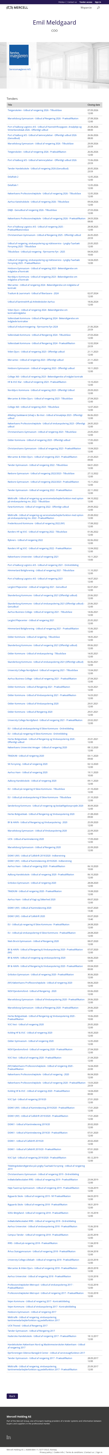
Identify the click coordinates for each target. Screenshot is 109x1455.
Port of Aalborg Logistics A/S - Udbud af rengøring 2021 (35, 578)
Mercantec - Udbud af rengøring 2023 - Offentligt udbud (36, 359)
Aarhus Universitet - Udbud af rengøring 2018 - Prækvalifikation (39, 1276)
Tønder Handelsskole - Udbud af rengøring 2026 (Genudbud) (38, 168)
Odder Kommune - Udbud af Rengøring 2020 (30, 711)
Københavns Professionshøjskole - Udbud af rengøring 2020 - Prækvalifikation (46, 1082)
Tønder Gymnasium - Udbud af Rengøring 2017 (31, 1330)
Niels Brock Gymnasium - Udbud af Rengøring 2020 (33, 941)
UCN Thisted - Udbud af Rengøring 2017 (27, 1325)
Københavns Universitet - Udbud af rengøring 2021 (33, 556)
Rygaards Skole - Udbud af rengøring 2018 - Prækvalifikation (37, 1204)
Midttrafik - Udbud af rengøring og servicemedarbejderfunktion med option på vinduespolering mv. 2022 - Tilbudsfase (45, 500)
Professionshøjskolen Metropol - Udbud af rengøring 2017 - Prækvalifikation (46, 1293)
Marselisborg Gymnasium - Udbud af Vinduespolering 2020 (37, 830)
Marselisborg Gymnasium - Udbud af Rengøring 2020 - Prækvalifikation (43, 1007)
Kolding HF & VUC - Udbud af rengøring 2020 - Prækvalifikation (39, 1091)
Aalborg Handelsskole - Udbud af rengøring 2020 (32, 780)
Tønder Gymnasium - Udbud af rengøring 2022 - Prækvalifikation (40, 490)
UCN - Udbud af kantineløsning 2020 (26, 839)
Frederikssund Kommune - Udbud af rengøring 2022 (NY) (36, 523)
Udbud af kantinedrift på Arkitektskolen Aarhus (31, 301)
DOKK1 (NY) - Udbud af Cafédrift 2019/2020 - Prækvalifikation (38, 1115)
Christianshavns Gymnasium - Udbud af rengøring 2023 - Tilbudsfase (42, 431)
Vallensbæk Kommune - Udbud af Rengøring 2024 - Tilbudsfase (39, 334)
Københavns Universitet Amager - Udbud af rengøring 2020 (37, 747)
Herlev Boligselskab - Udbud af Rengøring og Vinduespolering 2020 (41, 814)
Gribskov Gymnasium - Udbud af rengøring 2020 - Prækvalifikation (41, 974)
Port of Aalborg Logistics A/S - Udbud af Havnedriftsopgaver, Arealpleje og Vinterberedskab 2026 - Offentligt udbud (45, 128)
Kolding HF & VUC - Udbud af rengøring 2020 (30, 1032)
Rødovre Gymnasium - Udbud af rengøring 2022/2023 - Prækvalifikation (43, 481)
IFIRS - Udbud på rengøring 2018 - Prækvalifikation (33, 1243)
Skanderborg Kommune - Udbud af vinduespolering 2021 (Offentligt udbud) (45, 661)
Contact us (72, 2)
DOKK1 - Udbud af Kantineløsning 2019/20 (29, 1124)
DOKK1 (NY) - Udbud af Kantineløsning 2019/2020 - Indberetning (40, 861)
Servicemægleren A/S (20, 69)
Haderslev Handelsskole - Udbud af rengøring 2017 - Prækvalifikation (42, 1336)
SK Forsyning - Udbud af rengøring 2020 (27, 764)
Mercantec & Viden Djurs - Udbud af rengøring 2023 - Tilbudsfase (40, 398)
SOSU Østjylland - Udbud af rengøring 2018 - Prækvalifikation (38, 1212)
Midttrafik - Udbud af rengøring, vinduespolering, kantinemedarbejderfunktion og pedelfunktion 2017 (34, 1319)
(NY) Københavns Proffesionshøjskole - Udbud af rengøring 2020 (40, 982)
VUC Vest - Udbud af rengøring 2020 (26, 1024)
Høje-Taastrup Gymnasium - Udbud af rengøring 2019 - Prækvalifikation (43, 1187)
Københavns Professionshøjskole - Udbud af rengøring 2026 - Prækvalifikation (46, 218)
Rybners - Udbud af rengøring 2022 (25, 540)
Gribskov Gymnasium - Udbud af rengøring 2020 (32, 882)
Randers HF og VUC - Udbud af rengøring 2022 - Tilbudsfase (37, 531)
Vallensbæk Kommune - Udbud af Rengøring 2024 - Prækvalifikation (41, 343)
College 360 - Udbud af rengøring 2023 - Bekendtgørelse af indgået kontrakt (45, 376)
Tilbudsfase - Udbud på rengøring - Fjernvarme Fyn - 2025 (36, 251)
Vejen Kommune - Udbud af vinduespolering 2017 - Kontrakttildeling (42, 1306)
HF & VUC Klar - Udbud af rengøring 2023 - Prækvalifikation (37, 381)
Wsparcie (86, 7)
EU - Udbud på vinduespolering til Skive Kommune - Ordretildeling (41, 728)
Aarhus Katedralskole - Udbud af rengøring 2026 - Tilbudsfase (38, 201)
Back (12, 1396)
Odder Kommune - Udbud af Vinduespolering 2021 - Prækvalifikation (42, 695)
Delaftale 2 (13, 176)
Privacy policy (46, 1452)
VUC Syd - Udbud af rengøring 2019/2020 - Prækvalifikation (37, 1157)
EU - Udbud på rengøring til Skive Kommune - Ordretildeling (37, 733)
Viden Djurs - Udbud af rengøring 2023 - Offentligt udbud (36, 351)
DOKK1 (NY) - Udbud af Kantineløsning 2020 (29, 907)
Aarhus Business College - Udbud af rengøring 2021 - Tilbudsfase (40, 611)
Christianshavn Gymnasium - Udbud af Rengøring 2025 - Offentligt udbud (44, 235)
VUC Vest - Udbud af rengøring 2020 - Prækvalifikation (34, 1057)
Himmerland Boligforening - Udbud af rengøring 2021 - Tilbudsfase (41, 570)
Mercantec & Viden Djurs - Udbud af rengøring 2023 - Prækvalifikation (42, 456)
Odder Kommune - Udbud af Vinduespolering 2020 (33, 703)
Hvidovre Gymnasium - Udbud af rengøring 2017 (32, 1312)
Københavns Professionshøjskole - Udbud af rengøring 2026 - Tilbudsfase (44, 193)
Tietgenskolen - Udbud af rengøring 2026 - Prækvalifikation (37, 151)
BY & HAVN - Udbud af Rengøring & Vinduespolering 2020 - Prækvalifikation (45, 966)
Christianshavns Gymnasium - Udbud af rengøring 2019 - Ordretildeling (43, 1174)
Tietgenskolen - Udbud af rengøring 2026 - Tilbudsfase (35, 110)
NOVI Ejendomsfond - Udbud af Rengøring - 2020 (32, 991)
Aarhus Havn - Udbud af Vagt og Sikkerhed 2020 (31, 899)
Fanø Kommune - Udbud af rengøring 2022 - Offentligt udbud (38, 506)
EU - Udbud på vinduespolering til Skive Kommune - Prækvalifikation (42, 932)
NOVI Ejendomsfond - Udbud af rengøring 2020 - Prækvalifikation (40, 1049)
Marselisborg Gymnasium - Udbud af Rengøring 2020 (34, 847)
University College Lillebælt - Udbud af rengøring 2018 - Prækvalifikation (43, 1259)
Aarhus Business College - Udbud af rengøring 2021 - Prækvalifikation (42, 678)
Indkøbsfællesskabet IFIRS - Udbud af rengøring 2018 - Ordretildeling (42, 1221)
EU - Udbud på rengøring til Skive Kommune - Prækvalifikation (38, 924)
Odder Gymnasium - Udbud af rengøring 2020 (31, 1041)
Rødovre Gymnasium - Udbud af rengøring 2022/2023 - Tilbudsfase (41, 473)
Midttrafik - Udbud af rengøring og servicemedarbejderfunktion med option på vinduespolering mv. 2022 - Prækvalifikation (45, 517)
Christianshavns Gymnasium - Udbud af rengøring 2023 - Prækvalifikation (44, 448)
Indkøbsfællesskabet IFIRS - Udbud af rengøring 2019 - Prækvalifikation (43, 1179)
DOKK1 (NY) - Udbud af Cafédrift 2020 (26, 916)
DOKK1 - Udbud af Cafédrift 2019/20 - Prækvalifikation (34, 1149)
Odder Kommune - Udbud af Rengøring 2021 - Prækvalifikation (39, 686)
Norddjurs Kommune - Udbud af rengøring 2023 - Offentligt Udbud (41, 390)
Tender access (85, 2)
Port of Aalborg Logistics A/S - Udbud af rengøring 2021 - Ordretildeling (43, 565)
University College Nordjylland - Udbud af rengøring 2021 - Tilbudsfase (43, 670)
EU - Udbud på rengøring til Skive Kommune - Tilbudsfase (36, 789)
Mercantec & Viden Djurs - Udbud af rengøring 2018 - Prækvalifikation (42, 1268)
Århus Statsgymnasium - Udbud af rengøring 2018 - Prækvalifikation (42, 1251)
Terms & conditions (74, 1452)
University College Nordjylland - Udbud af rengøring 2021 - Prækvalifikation (45, 720)
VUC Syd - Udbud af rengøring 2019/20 (27, 1099)
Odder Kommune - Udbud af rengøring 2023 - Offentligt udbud (39, 440)
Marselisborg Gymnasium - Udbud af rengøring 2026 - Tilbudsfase (41, 143)
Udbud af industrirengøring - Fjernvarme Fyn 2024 (33, 326)
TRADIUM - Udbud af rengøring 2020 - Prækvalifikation (35, 891)
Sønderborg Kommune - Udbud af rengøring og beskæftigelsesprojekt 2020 (45, 805)
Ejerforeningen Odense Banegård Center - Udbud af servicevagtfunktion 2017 (46, 1352)
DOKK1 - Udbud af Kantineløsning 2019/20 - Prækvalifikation (38, 1132)
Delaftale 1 (13, 185)
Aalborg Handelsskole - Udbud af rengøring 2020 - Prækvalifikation (41, 874)
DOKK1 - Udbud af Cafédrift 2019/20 (25, 1140)
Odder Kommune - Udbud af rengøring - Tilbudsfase (34, 636)
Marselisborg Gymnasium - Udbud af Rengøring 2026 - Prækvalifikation (43, 118)
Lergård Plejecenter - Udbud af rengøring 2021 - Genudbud (37, 587)
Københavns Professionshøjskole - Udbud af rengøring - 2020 (38, 1074)
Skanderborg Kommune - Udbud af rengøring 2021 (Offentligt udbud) (42, 595)
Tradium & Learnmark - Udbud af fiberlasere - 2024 (33, 293)
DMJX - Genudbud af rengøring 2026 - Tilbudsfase (32, 210)
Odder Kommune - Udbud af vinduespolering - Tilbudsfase (37, 653)
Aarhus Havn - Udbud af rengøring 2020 (27, 772)
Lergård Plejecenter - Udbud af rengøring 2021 (31, 620)
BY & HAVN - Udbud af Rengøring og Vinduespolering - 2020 (37, 822)
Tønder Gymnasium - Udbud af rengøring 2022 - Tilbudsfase (38, 465)
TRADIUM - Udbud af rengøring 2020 (26, 755)
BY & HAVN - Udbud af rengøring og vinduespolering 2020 (36, 957)
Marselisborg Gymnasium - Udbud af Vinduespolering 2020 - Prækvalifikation (46, 999)
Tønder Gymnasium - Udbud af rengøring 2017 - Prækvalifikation (40, 1358)
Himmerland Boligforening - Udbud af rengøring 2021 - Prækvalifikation (43, 628)
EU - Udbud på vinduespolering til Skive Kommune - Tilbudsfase (39, 797)
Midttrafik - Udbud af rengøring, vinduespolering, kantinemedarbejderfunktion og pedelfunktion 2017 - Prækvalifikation (42, 1368)
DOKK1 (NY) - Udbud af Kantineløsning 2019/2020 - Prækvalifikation (41, 1107)
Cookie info (59, 1452)
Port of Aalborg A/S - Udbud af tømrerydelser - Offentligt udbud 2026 (42, 160)
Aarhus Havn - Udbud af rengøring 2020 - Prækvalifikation (36, 866)
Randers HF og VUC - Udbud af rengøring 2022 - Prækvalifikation (40, 548)
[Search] (98, 7)
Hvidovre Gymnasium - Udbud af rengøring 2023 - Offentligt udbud (41, 368)
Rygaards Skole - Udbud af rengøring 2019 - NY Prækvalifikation (39, 1196)
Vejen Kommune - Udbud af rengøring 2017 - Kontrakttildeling (39, 1301)
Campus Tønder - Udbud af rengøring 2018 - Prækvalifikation (38, 1234)
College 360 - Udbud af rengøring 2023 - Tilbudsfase (33, 406)
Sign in (98, 2)
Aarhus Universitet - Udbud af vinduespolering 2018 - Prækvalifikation (42, 1226)
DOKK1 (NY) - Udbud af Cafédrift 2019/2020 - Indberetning (36, 855)
